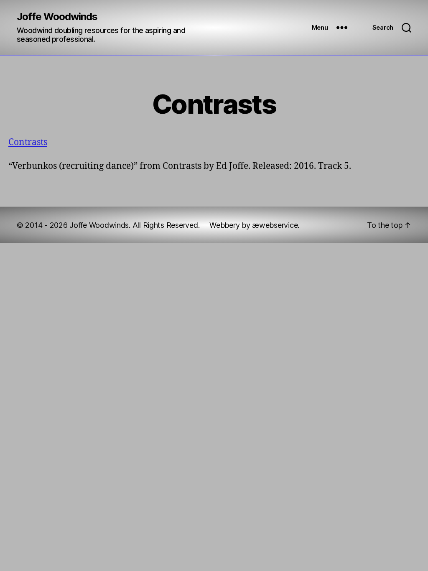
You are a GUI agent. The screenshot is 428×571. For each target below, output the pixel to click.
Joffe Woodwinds (57, 17)
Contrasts (27, 142)
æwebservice (275, 225)
